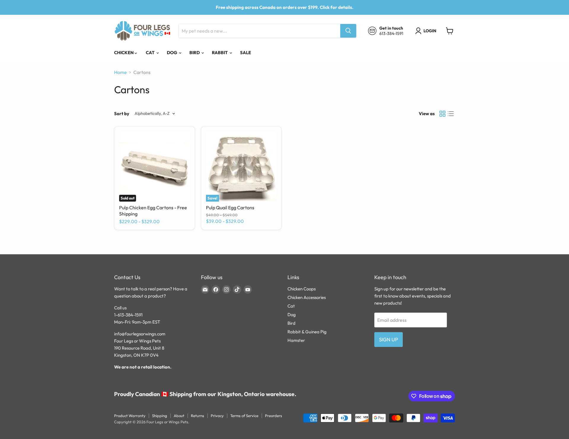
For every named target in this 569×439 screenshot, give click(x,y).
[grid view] (442, 114)
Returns (197, 415)
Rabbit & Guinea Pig (307, 332)
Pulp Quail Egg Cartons (230, 207)
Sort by (121, 113)
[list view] (451, 114)
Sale (245, 52)
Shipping (159, 415)
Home (120, 72)
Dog (172, 52)
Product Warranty (130, 415)
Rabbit (220, 52)
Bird (195, 52)
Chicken (124, 52)
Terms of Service (244, 415)
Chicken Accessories (306, 297)
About (179, 415)
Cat (151, 52)
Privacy (217, 415)
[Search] (348, 31)
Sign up (388, 339)
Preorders (273, 415)
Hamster (296, 340)
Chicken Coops (301, 289)
